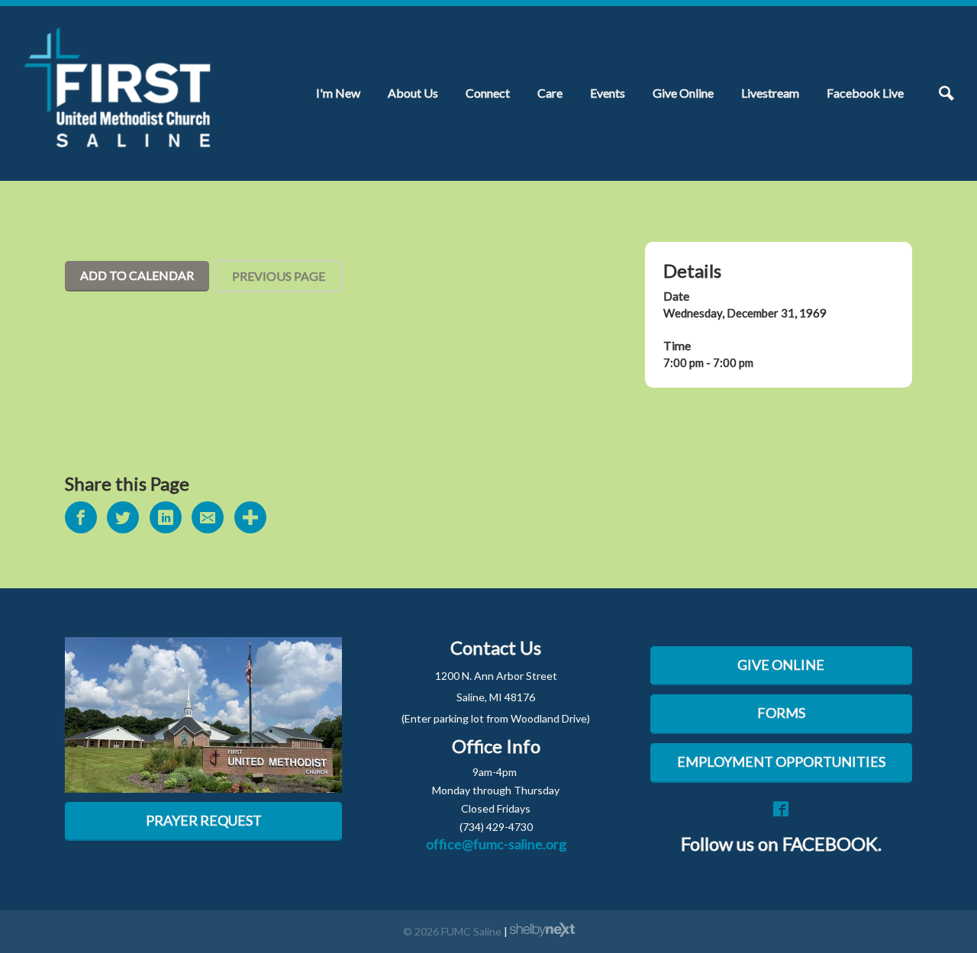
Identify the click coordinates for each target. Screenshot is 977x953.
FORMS (781, 712)
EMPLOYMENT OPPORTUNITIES (781, 761)
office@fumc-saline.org (496, 843)
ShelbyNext (542, 930)
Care (550, 92)
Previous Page (278, 276)
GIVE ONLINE (780, 664)
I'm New (338, 92)
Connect (488, 92)
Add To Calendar (137, 275)
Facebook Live (865, 92)
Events (607, 92)
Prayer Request (204, 820)
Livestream (770, 92)
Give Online (683, 92)
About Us (413, 92)
